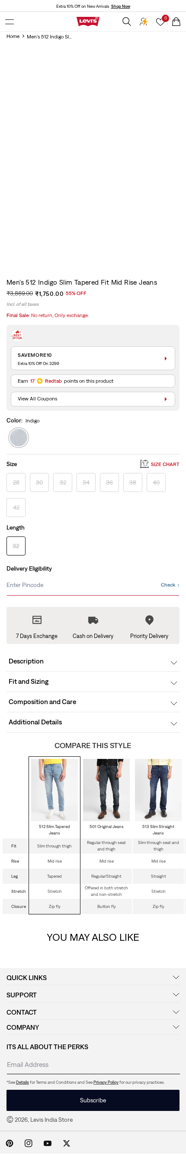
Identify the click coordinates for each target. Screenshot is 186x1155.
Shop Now (120, 6)
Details (22, 1082)
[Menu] (9, 21)
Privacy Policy (106, 1082)
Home (12, 36)
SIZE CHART (165, 464)
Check (168, 585)
